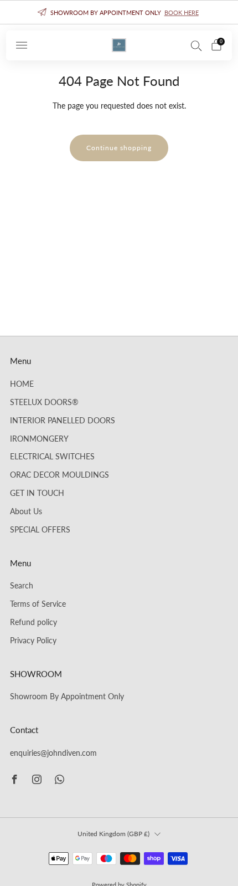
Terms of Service (38, 604)
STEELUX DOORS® (44, 402)
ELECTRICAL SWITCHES (52, 456)
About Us (26, 511)
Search (21, 585)
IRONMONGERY (39, 438)
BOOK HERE (181, 12)
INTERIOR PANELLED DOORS (62, 420)
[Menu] (21, 45)
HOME (22, 384)
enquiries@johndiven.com (53, 753)
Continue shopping (119, 148)
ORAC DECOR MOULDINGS (59, 474)
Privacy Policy (33, 640)
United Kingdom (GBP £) (113, 833)
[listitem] (119, 12)
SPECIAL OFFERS (40, 529)
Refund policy (33, 622)
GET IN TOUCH (37, 493)
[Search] (196, 45)
